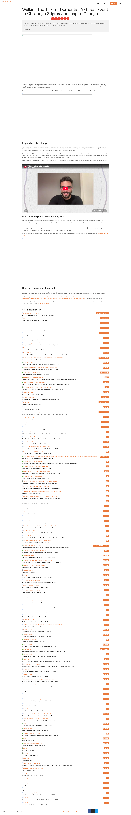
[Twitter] (96, 811)
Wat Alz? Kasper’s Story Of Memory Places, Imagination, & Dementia (39, 612)
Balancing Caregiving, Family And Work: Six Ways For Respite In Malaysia (41, 498)
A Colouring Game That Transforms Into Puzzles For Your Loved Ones (40, 552)
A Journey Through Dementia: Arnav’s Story (33, 330)
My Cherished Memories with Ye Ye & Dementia (34, 320)
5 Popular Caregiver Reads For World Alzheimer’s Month (36, 468)
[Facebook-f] (89, 811)
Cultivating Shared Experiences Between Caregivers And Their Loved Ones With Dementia (45, 547)
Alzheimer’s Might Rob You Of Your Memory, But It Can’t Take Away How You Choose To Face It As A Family (49, 666)
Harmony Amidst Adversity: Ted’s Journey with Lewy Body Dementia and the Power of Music (46, 354)
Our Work (105, 3)
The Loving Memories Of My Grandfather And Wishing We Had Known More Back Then (44, 414)
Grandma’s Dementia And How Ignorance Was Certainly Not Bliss (39, 716)
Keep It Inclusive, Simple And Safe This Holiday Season (36, 711)
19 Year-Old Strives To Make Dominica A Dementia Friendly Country (39, 646)
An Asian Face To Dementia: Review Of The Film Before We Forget (39, 607)
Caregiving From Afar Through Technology (33, 641)
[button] (52, 18)
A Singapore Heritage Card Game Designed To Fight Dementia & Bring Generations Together (46, 661)
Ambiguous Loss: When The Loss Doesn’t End (34, 617)
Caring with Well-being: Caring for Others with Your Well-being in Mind (40, 345)
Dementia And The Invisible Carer (30, 706)
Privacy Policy (57, 811)
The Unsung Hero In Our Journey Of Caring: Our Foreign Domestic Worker (41, 622)
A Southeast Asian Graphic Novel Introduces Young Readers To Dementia (41, 399)
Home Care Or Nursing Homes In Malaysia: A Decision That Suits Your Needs (41, 473)
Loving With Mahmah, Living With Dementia (33, 745)
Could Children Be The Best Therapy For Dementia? (35, 374)
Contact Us (121, 3)
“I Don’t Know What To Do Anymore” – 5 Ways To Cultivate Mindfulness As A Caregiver (44, 434)
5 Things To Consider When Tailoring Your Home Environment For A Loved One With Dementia (46, 424)
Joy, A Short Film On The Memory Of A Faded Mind (35, 805)
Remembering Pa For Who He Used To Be (32, 409)
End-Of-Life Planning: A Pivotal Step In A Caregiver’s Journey (38, 453)
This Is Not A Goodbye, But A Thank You (32, 394)
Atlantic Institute (86, 297)
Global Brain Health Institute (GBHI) (73, 297)
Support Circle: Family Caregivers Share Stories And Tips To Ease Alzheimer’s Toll (43, 537)
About (98, 3)
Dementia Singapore (47, 298)
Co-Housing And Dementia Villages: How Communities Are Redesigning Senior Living (44, 389)
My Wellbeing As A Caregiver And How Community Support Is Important (41, 513)
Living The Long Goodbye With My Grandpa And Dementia (37, 577)
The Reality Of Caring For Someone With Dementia (35, 503)
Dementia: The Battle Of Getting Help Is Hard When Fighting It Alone (40, 681)
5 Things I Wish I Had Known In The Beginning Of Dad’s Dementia (39, 557)
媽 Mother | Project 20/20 (28, 750)
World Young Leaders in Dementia (99, 297)
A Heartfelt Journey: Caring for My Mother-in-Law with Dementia (39, 325)
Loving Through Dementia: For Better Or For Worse (35, 676)
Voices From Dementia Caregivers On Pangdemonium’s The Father (39, 582)
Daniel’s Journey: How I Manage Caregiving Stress (35, 587)
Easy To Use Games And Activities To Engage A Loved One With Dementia (41, 429)
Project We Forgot (37, 298)
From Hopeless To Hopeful (29, 770)
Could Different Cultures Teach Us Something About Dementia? (38, 523)
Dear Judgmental (26, 780)
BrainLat (85, 298)
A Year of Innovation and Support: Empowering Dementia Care (38, 528)
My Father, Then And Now (28, 740)
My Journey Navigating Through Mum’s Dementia (35, 518)
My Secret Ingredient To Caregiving (31, 404)
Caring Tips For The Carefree (29, 785)
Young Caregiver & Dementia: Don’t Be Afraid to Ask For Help (38, 315)
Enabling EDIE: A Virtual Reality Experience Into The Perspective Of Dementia (42, 448)
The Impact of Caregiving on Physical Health (33, 340)
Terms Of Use (66, 811)
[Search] (128, 3)
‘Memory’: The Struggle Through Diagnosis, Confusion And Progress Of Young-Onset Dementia (47, 765)
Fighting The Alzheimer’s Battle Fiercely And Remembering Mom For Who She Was (43, 790)
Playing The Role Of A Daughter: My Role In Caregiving (36, 567)
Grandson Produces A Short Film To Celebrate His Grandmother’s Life (40, 800)
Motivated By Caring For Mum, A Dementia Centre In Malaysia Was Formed (41, 419)
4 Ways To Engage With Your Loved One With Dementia (36, 478)
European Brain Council (27, 298)
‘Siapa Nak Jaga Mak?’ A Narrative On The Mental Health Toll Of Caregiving (41, 562)
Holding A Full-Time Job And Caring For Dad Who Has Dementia (38, 720)
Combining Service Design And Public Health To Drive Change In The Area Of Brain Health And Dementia (49, 379)
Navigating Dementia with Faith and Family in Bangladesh (37, 350)
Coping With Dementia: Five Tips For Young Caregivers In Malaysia (39, 483)
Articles (113, 3)
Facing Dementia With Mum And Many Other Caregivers (36, 631)
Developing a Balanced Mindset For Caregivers (34, 335)
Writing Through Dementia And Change (32, 775)
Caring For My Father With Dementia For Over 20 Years (36, 636)
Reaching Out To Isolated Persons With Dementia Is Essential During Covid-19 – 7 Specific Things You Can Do (50, 463)
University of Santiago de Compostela (73, 298)
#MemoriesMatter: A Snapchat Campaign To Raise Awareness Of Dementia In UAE (43, 651)
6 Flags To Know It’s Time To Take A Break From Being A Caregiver (39, 656)
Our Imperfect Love (27, 760)
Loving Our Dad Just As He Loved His (31, 691)
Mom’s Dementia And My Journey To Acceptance (35, 730)
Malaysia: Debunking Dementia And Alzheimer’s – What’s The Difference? (41, 488)
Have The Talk (25, 696)
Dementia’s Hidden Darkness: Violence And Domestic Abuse (37, 542)
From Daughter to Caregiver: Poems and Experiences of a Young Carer (40, 364)
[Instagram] (93, 811)
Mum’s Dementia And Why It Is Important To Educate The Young (39, 701)
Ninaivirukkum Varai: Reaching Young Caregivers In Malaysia (37, 458)
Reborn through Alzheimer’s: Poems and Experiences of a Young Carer (40, 369)
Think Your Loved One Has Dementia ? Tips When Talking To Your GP (40, 735)
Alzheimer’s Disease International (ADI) (55, 297)
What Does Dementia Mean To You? (31, 626)
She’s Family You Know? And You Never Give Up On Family (37, 725)
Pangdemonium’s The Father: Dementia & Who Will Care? (37, 592)
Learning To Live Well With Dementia (31, 493)
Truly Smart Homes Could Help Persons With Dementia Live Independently (41, 439)
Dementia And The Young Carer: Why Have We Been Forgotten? (38, 686)
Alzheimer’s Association (58, 298)
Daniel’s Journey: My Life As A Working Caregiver (34, 602)
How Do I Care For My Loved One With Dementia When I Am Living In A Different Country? (45, 384)
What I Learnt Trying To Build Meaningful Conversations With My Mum (40, 795)
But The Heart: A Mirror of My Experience (32, 359)
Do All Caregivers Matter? (28, 572)
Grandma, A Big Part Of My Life (30, 755)
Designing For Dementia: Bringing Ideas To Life (34, 444)
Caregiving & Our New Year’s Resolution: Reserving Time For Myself (39, 597)
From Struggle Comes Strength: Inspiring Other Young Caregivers (39, 671)
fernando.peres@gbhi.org (44, 303)
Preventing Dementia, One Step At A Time (33, 508)
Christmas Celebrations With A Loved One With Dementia (37, 532)
